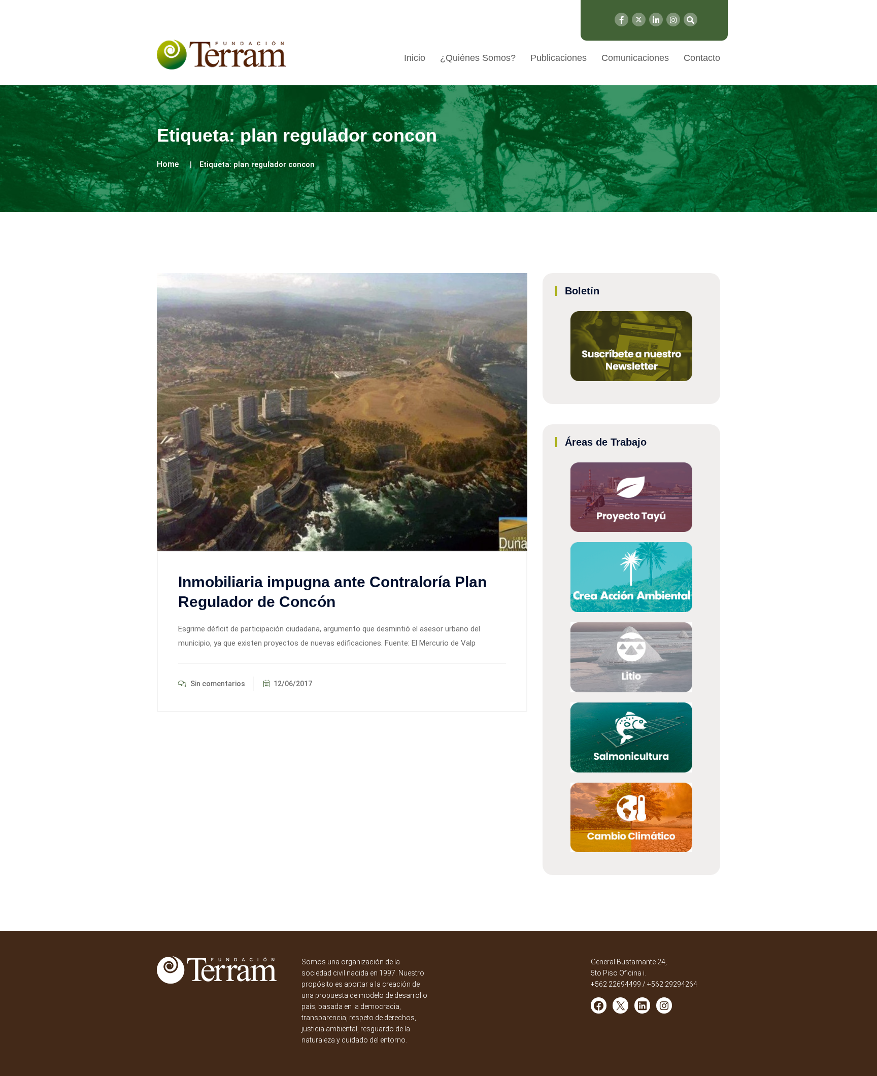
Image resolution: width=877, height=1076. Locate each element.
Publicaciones (558, 58)
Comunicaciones (635, 58)
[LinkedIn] (656, 19)
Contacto (702, 58)
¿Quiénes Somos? (478, 58)
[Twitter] (639, 19)
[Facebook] (621, 19)
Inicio (414, 58)
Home (168, 164)
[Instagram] (673, 19)
